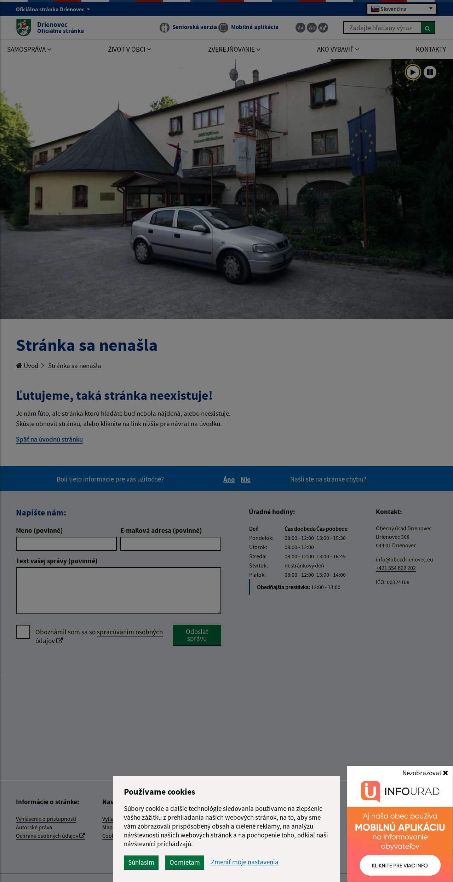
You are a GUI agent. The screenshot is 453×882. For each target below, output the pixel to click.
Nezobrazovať (422, 772)
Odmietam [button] (185, 862)
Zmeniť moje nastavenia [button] (245, 862)
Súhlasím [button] (141, 862)
